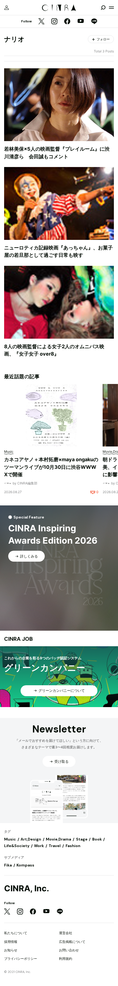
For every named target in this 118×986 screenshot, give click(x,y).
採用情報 (10, 942)
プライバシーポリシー (20, 959)
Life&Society (16, 846)
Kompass (25, 865)
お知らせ (10, 950)
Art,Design (31, 839)
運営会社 (65, 933)
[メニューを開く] (111, 8)
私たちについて (15, 933)
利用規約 (65, 959)
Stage (82, 839)
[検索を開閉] (103, 8)
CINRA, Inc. (26, 888)
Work (39, 846)
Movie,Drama (58, 839)
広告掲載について (72, 942)
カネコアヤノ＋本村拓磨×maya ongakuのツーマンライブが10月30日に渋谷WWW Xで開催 (51, 467)
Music (10, 839)
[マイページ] (6, 8)
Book (97, 839)
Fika (8, 865)
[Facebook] (67, 21)
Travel (55, 846)
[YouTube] (80, 21)
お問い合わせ (69, 950)
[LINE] (94, 21)
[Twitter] (41, 21)
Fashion (73, 846)
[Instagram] (54, 21)
